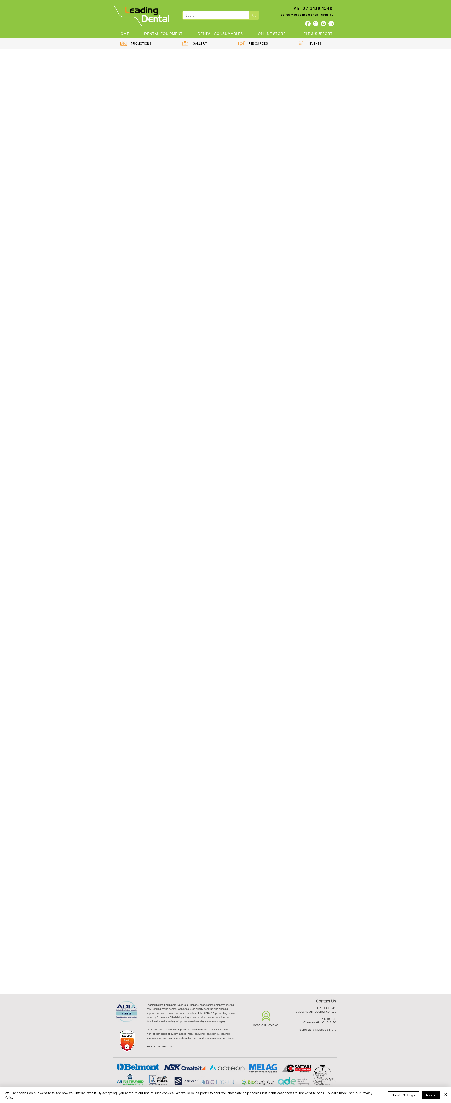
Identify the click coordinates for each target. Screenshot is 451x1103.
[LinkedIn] (331, 23)
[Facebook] (308, 23)
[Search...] (254, 15)
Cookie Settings (403, 1095)
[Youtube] (323, 23)
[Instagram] (315, 23)
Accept (431, 1095)
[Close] (445, 1095)
